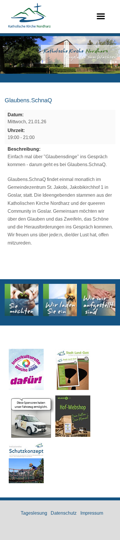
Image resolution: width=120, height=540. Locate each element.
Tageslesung (34, 513)
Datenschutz (64, 513)
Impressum (91, 513)
